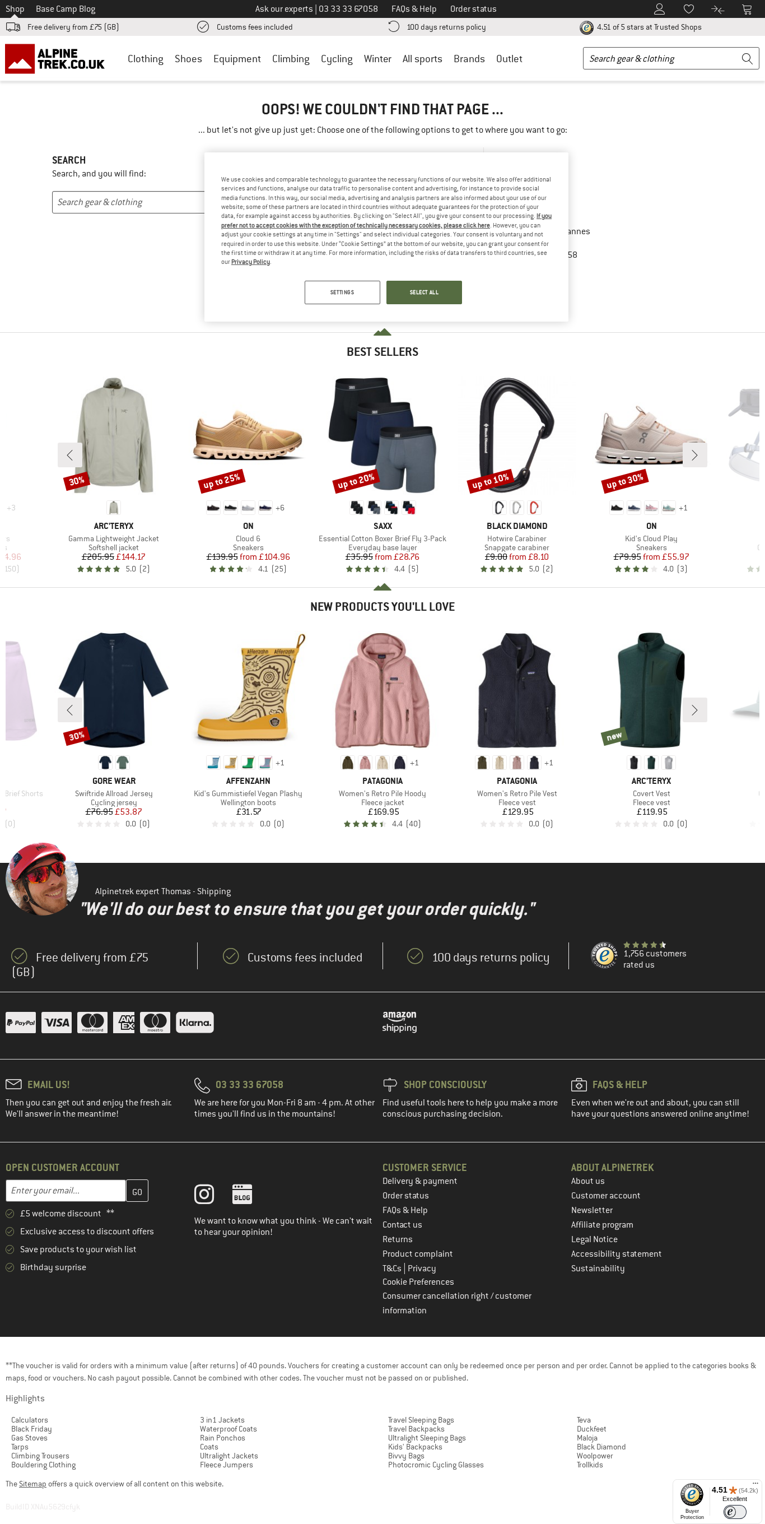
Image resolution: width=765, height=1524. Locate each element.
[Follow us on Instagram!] (212, 1196)
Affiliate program (602, 1224)
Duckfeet (592, 1429)
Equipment (237, 58)
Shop (15, 9)
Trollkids (590, 1465)
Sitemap (32, 1484)
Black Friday (31, 1429)
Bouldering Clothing (43, 1465)
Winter (377, 58)
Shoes (188, 58)
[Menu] (755, 1486)
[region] (386, 237)
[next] (695, 455)
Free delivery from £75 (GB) (73, 27)
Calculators (29, 1420)
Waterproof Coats (228, 1429)
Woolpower (595, 1456)
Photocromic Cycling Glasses (436, 1465)
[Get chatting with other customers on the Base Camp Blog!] (250, 1196)
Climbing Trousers (40, 1456)
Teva (584, 1420)
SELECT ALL (424, 292)
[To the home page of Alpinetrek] (60, 58)
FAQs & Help (405, 1210)
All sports (422, 58)
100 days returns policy (446, 27)
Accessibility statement (616, 1254)
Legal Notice (594, 1239)
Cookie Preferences (418, 1282)
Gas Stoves (29, 1438)
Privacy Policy (250, 262)
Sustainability (598, 1268)
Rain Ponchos (222, 1438)
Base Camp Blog (65, 9)
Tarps (20, 1447)
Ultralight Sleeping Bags (427, 1438)
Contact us (402, 1224)
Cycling (337, 58)
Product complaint (417, 1254)
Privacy (422, 1268)
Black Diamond (601, 1447)
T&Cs (392, 1268)
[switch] (735, 1512)
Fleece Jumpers (226, 1465)
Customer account (606, 1195)
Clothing (146, 58)
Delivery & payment (420, 1181)
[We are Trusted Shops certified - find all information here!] (605, 956)
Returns (397, 1239)
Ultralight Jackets (229, 1456)
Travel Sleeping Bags (421, 1420)
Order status (405, 1195)
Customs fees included (255, 27)
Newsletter (592, 1210)
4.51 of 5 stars (648, 27)
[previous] (70, 455)
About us (588, 1181)
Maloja (587, 1438)
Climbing (291, 58)
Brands (469, 58)
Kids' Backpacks (415, 1447)
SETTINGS (342, 292)
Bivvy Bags (406, 1456)
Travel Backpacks (416, 1429)
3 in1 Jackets (222, 1420)
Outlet (509, 58)
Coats (209, 1447)
